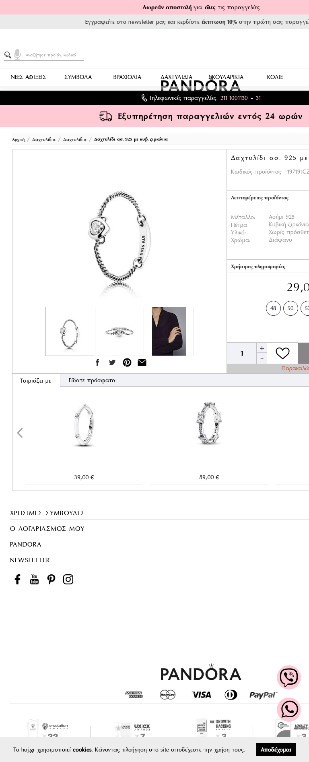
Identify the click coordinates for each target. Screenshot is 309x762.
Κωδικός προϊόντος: (256, 171)
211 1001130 (234, 97)
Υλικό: (238, 232)
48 (273, 308)
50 (291, 308)
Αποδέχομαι (276, 749)
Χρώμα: (240, 240)
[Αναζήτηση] (9, 55)
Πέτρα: (239, 224)
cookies (82, 749)
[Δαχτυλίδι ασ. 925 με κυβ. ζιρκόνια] (119, 229)
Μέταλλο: (243, 217)
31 (258, 97)
